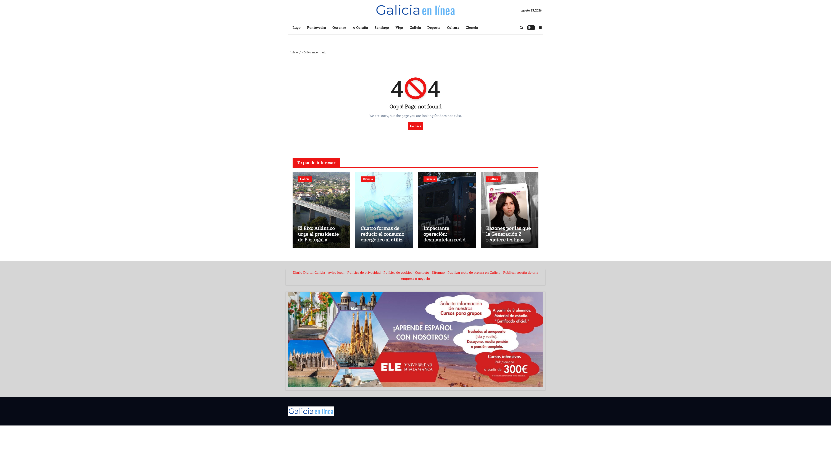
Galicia (415, 27)
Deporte (434, 27)
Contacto (422, 272)
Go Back (415, 126)
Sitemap (438, 272)
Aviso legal (336, 272)
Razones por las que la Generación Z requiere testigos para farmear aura (508, 236)
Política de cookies (397, 272)
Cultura (453, 27)
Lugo (297, 27)
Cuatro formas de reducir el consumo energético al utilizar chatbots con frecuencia (384, 239)
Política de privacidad (364, 272)
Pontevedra (316, 27)
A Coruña (360, 27)
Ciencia (472, 27)
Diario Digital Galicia (309, 272)
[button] (540, 27)
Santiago (382, 27)
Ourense (339, 27)
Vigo (399, 27)
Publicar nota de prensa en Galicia (474, 272)
